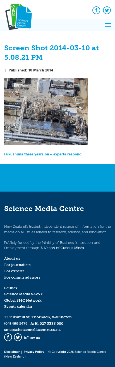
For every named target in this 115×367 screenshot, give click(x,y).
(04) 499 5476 (16, 323)
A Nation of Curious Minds (62, 248)
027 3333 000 (51, 323)
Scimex (11, 288)
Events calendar (18, 306)
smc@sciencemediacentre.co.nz (32, 330)
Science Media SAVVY (23, 294)
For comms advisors (22, 277)
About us (12, 258)
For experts (14, 271)
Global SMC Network (23, 300)
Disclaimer (12, 351)
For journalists (17, 265)
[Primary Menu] (108, 25)
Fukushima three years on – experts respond (43, 154)
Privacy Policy (34, 351)
